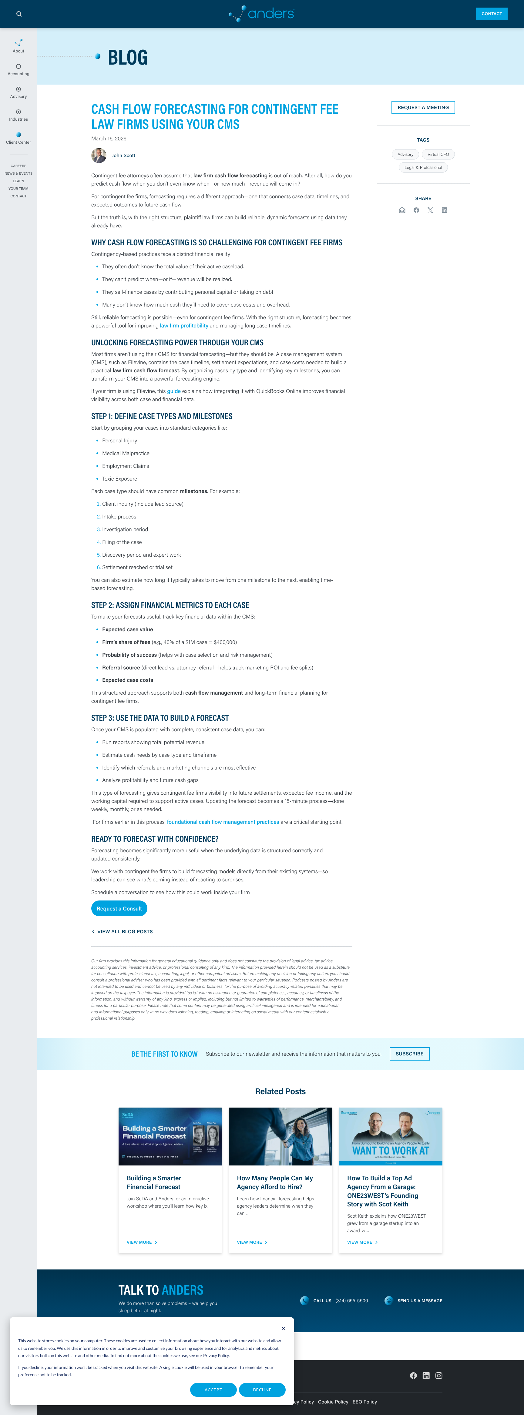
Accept (214, 1389)
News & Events (18, 174)
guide (174, 390)
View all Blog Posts (125, 931)
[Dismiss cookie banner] (283, 1329)
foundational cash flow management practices (223, 821)
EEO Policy (364, 1402)
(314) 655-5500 (352, 1300)
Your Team (18, 189)
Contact (492, 13)
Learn (18, 181)
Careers (18, 166)
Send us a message (420, 1300)
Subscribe (410, 1054)
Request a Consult (119, 908)
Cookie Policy (333, 1402)
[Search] (19, 14)
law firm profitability (184, 325)
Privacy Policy (216, 1355)
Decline (262, 1389)
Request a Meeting (423, 107)
